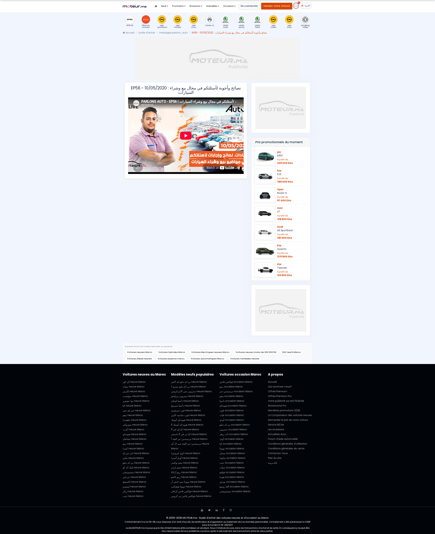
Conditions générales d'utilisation (287, 443)
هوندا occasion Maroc (232, 477)
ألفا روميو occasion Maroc (234, 486)
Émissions (195, 6)
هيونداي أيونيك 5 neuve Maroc (187, 424)
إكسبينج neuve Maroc (134, 482)
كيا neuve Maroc (132, 405)
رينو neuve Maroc (133, 443)
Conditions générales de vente (286, 448)
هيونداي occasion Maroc (233, 405)
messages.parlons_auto (173, 32)
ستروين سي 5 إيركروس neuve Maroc (191, 391)
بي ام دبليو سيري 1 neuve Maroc (188, 386)
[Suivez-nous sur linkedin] (217, 510)
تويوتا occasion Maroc (232, 448)
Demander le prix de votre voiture (288, 420)
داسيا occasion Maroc (232, 401)
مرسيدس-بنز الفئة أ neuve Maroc (189, 439)
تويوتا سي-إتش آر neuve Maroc (188, 482)
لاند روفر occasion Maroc (234, 434)
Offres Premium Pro (280, 396)
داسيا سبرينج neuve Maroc (185, 405)
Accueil (129, 32)
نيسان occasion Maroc (232, 453)
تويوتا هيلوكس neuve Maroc (186, 486)
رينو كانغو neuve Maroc (184, 477)
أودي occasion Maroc (232, 420)
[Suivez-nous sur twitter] (209, 510)
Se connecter (249, 6)
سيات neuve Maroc (134, 386)
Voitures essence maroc (171, 358)
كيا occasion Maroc (231, 443)
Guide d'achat (146, 32)
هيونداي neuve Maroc (134, 434)
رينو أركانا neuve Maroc (184, 472)
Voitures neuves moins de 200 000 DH (256, 352)
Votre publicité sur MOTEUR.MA (286, 401)
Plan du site (275, 458)
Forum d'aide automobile (283, 439)
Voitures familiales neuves (244, 358)
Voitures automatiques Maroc (207, 358)
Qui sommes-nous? (280, 386)
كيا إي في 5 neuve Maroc (185, 429)
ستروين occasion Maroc (233, 429)
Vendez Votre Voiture (276, 6)
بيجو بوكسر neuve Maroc (185, 462)
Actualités (212, 6)
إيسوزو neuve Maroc (134, 486)
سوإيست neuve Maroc (135, 396)
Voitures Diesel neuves (139, 358)
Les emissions (276, 429)
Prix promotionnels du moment (279, 142)
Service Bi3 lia (276, 424)
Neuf (164, 6)
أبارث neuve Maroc (133, 429)
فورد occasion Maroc (232, 410)
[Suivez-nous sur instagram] (231, 510)
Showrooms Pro (277, 405)
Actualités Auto (277, 434)
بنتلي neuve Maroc (133, 458)
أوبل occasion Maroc (232, 439)
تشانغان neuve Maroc (135, 439)
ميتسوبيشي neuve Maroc (136, 472)
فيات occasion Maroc (232, 415)
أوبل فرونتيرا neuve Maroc (185, 453)
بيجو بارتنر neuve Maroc (184, 467)
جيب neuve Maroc (133, 496)
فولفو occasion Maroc (232, 472)
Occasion (228, 6)
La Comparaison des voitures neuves (290, 415)
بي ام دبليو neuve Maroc (136, 462)
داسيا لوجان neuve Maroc (185, 401)
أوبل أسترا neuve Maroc (184, 458)
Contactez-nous (278, 453)
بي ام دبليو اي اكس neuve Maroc (189, 382)
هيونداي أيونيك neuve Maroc (186, 420)
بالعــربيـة (272, 462)
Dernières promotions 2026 (284, 410)
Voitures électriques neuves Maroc (210, 352)
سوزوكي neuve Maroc (135, 424)
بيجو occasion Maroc (231, 396)
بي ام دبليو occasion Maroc (235, 424)
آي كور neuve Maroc (134, 382)
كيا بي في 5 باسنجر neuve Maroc (189, 434)
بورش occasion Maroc (232, 482)
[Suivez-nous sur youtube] (202, 510)
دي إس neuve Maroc (134, 477)
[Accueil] (155, 6)
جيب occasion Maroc (232, 462)
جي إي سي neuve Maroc (137, 410)
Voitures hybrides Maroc (171, 352)
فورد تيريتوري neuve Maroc (186, 410)
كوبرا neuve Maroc (133, 448)
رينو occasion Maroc (231, 386)
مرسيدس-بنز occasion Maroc (236, 391)
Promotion (178, 6)
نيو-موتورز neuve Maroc (136, 401)
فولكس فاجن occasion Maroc (236, 382)
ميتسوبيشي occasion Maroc (235, 491)
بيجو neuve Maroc (133, 415)
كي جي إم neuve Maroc (136, 453)
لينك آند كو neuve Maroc (136, 467)
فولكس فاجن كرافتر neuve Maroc (189, 491)
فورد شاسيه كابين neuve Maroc (188, 415)
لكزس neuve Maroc (134, 391)
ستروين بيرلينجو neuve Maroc (187, 396)
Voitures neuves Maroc (139, 352)
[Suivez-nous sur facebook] (223, 510)
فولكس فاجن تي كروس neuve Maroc (191, 496)
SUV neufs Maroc (291, 352)
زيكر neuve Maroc (133, 491)
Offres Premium (277, 391)
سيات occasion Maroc (232, 467)
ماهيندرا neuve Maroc (135, 420)
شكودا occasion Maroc (233, 458)
